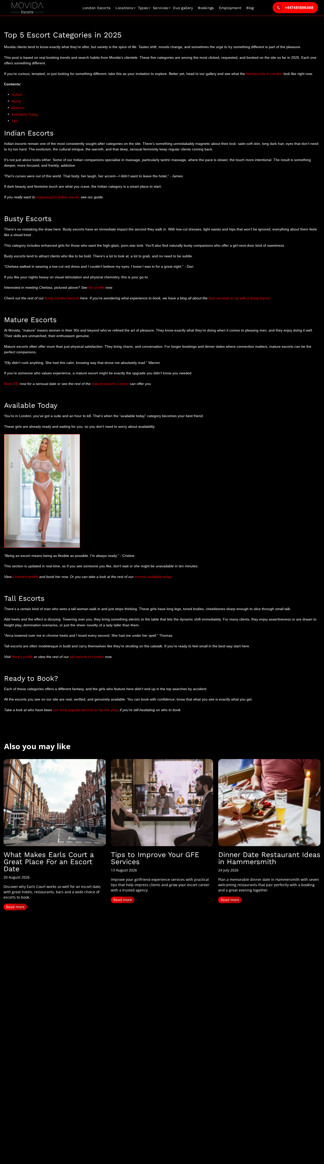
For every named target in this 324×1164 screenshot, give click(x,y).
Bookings (206, 8)
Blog (250, 8)
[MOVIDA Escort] (27, 8)
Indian (17, 94)
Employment (230, 8)
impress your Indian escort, (58, 197)
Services (160, 8)
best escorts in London (265, 74)
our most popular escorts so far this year (85, 710)
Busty (16, 101)
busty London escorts (62, 298)
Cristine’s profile (26, 577)
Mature (18, 107)
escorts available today (153, 577)
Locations (124, 8)
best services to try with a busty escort (239, 298)
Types (143, 8)
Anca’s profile (22, 657)
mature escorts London (110, 384)
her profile (96, 287)
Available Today (25, 114)
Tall (15, 121)
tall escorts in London (87, 657)
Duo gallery (183, 8)
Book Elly (11, 384)
